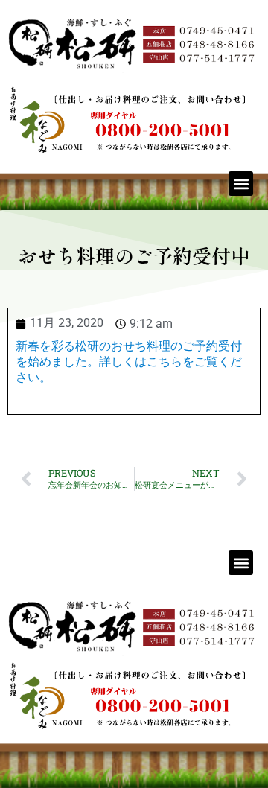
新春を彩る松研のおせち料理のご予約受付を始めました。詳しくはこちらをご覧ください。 (129, 361)
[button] (241, 183)
